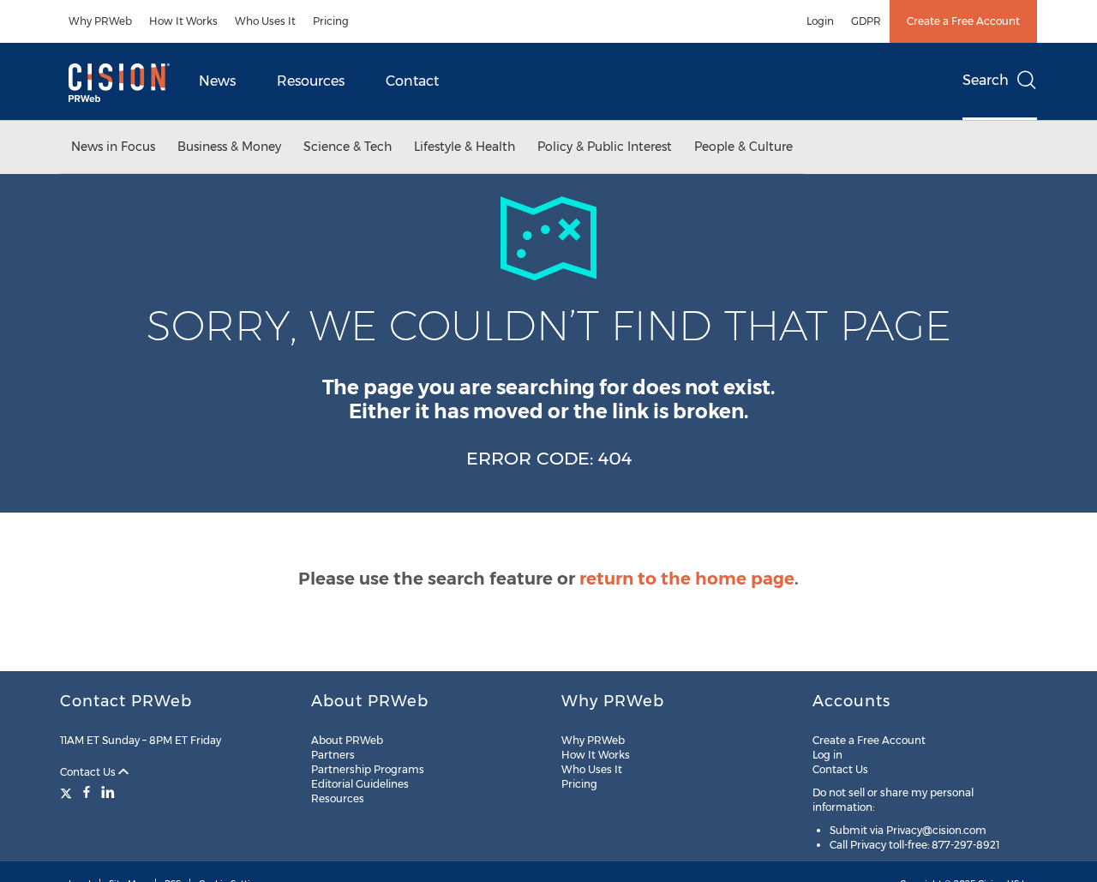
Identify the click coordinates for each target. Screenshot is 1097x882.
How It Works (183, 21)
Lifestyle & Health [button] (464, 146)
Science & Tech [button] (347, 146)
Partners (333, 754)
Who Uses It (265, 21)
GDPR (866, 21)
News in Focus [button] (113, 146)
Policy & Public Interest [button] (604, 146)
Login (820, 21)
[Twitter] (68, 792)
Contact (412, 81)
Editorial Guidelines (360, 783)
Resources (311, 81)
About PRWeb (347, 740)
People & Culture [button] (743, 146)
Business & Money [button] (229, 146)
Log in (827, 754)
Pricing (331, 21)
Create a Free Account (963, 21)
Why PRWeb (100, 21)
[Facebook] (86, 792)
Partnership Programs (367, 769)
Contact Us (89, 771)
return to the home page (686, 578)
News (217, 81)
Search (985, 80)
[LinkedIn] (108, 792)
